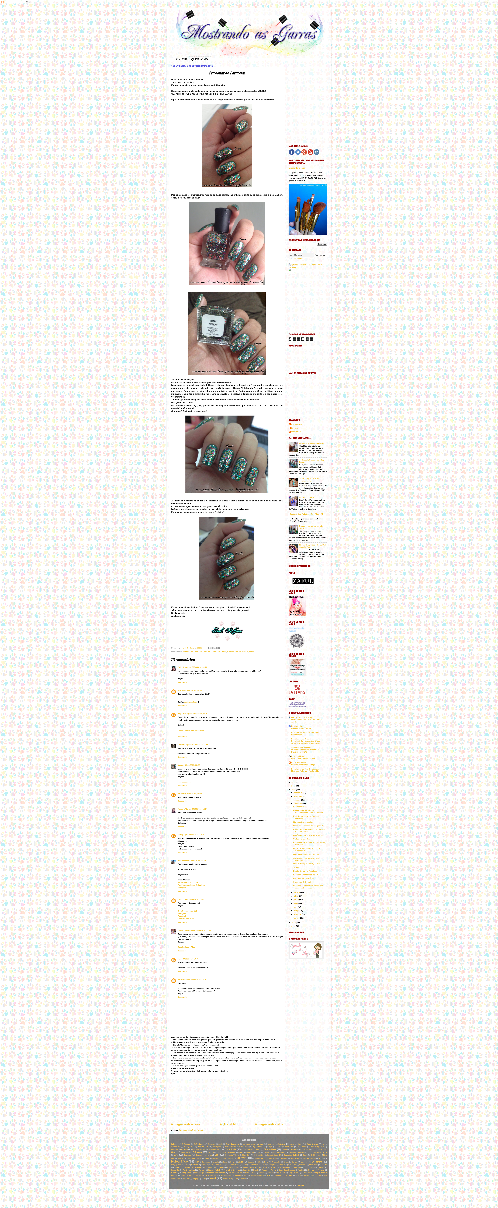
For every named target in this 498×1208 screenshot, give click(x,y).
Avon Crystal (312, 1144)
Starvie (271, 1173)
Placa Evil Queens (232, 1170)
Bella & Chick (230, 1147)
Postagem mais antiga (269, 1124)
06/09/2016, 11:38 (194, 794)
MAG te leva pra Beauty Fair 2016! (308, 864)
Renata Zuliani (184, 979)
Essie (305, 1155)
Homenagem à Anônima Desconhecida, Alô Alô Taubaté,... (309, 811)
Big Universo (258, 1147)
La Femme (317, 1161)
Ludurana (254, 1165)
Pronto (256, 1170)
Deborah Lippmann (211, 652)
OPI (312, 1167)
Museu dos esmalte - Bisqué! (312, 443)
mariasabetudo (190, 702)
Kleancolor (276, 1162)
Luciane (294, 428)
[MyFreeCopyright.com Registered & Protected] (308, 267)
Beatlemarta (175, 1147)
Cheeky (257, 1149)
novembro (298, 796)
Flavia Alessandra (193, 1158)
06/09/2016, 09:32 (192, 765)
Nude (273, 1167)
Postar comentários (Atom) (191, 1130)
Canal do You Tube (186, 919)
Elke (237, 1155)
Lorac (245, 1165)
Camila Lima (183, 899)
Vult (268, 1175)
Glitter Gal (259, 1158)
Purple (273, 1170)
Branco (184, 1149)
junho (296, 900)
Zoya (203, 1179)
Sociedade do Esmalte (301, 747)
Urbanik (237, 1175)
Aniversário (188, 652)
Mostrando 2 (296, 432)
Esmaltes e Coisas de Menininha (305, 732)
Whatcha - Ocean (306, 497)
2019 (293, 782)
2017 (293, 786)
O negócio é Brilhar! (302, 882)
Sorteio (296, 867)
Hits (321, 1158)
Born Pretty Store (317, 1147)
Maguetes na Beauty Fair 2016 (306, 854)
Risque (321, 1170)
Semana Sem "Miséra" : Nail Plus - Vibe (307, 514)
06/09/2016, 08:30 (200, 714)
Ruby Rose (186, 1173)
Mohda (324, 1165)
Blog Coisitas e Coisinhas (189, 882)
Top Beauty (211, 1175)
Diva (309, 1152)
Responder (182, 682)
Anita (260, 1144)
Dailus (266, 1152)
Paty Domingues (185, 714)
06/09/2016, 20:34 (198, 979)
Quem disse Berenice (287, 1170)
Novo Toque (255, 1167)
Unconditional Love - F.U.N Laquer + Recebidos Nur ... (309, 830)
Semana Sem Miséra (216, 1173)
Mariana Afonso (184, 809)
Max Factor (292, 1165)
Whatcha (288, 1175)
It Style (232, 1162)
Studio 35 (281, 1173)
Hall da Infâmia (309, 1158)
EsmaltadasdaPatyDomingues (191, 730)
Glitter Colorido (234, 652)
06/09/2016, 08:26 (199, 667)
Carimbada (230, 1149)
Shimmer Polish (235, 1173)
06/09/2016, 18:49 (190, 959)
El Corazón (229, 1155)
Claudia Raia (305, 1149)
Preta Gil (246, 1170)
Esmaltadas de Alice (186, 930)
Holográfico (179, 1161)
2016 (293, 789)
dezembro (298, 793)
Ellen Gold (246, 1155)
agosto (297, 892)
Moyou (178, 1167)
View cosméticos (257, 1175)
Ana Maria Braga (249, 1144)
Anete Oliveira (184, 860)
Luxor (264, 1165)
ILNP (197, 1162)
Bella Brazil (244, 1147)
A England (186, 1144)
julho (296, 896)
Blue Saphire (302, 1147)
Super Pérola (185, 1175)
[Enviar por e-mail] (209, 648)
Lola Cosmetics (217, 1165)
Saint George (199, 1173)
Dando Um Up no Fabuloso (305, 871)
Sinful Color (250, 1173)
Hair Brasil (294, 1158)
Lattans (194, 1165)
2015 (293, 922)
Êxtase (243, 1179)
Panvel (321, 1167)
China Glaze (270, 1149)
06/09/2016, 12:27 (199, 809)
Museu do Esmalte (193, 1167)
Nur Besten (284, 1167)
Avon (300, 1144)
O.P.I (305, 1167)
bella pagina (183, 835)
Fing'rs (180, 1158)
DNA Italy (250, 1152)
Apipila (281, 1144)
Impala (216, 1162)
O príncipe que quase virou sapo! (308, 835)
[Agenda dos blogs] (306, 959)
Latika (186, 1165)
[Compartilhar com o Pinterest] (219, 648)
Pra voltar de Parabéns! (303, 878)
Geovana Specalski (186, 745)
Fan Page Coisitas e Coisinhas (191, 885)
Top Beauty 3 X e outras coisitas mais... (309, 480)
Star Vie (261, 1173)
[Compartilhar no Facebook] (216, 648)
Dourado (187, 1155)
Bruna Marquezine (199, 1149)
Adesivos (211, 1144)
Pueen (264, 1170)
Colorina (211, 1152)
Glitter (223, 652)
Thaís (180, 959)
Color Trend (185, 1152)
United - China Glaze (302, 839)
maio (296, 903)
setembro (298, 803)
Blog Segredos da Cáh (187, 911)
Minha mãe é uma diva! (303, 822)
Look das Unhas (233, 1165)
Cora (218, 1152)
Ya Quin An (308, 1175)
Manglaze (272, 1165)
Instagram (182, 888)
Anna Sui (271, 1144)
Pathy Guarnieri (184, 667)
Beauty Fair (203, 1147)
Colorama (197, 1152)
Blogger (301, 1185)
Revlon (311, 1170)
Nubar (265, 1167)
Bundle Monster (215, 1149)
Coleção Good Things (301, 728)
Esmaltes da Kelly (292, 1155)
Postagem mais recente (185, 1124)
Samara (181, 765)
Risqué (174, 1173)
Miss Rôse (313, 1165)
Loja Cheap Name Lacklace (303, 758)
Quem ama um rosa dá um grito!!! (308, 826)
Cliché (315, 1149)
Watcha (278, 1175)
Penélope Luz (297, 726)
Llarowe (204, 1165)
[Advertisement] (227, 1101)
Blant (278, 1147)
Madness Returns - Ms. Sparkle (305, 771)
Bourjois (174, 1149)
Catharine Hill (246, 1149)
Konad (294, 1162)
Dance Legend (278, 1152)
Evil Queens (315, 1155)
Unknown (182, 690)
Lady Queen (176, 1165)
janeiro (297, 918)
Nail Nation (208, 1167)
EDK (217, 1155)
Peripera (202, 1170)
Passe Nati (175, 1170)
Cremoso (198, 652)
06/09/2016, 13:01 (198, 860)
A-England (198, 1144)
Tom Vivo (199, 1175)
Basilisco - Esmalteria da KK (305, 875)
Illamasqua (206, 1162)
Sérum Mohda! (299, 807)
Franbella (215, 1158)
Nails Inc (230, 1167)
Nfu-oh (245, 1167)
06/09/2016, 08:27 (194, 690)
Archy (292, 1144)
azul (213, 1178)
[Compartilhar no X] (214, 648)
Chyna (284, 1149)
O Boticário (296, 1167)
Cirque (293, 1149)
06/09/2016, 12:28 (196, 835)
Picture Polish (214, 1170)
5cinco (174, 1144)
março (297, 910)
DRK (259, 1152)
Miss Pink (302, 1165)
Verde (251, 652)
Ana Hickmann (232, 1144)
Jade (240, 1161)
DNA (240, 1152)
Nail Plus (219, 1167)
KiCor (259, 1162)
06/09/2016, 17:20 (203, 930)
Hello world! (296, 735)
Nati (238, 1167)
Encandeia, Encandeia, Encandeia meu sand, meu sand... (308, 887)
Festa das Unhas (298, 762)
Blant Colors (288, 1147)
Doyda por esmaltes (204, 1155)
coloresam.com (184, 782)
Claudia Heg (296, 424)
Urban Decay (226, 1175)
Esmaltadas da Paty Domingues (305, 769)
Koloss (286, 1162)
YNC (299, 1175)
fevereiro (298, 914)
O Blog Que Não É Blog (301, 717)
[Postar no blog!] (211, 648)
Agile (220, 1144)
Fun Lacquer (228, 1158)
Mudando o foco (297, 168)
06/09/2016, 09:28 (202, 745)
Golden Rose (272, 1158)
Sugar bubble (293, 1173)
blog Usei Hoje (297, 756)
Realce (301, 1170)
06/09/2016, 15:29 (196, 899)
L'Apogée (304, 1162)
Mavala (245, 652)
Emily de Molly (259, 1155)
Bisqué (270, 1147)
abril (296, 907)
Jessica (251, 1162)
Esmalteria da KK (274, 1155)
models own (227, 1178)
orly (236, 1179)
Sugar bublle (307, 1173)
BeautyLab (217, 1147)
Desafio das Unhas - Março (303, 765)
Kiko (266, 1162)
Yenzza (318, 1175)
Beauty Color (189, 1147)
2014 (293, 926)
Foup (207, 1158)
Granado (283, 1158)
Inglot (225, 1162)
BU (323, 1144)
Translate (298, 258)
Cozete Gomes (229, 1152)
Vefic (246, 1175)
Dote (176, 1155)
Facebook (182, 916)
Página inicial (227, 1124)
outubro (297, 800)
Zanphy (195, 1179)
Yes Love (186, 1178)
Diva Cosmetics (320, 1152)
